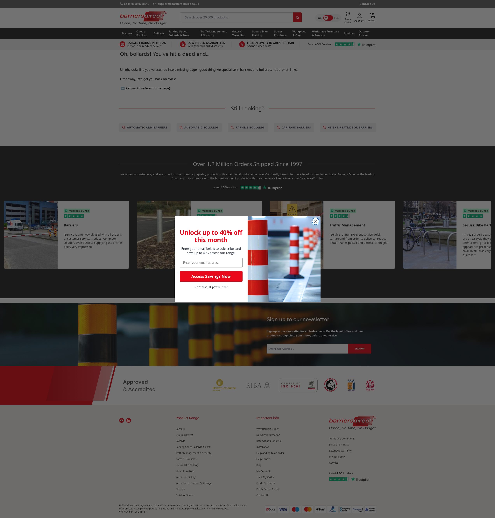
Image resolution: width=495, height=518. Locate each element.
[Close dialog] (315, 221)
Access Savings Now (211, 276)
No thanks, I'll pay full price (211, 287)
